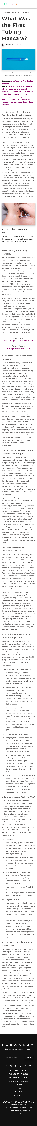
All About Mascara (18, 1081)
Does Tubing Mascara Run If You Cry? (18, 341)
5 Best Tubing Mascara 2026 (17, 229)
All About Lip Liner (18, 1078)
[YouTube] (30, 1065)
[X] (26, 1065)
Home (4, 12)
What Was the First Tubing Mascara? (19, 12)
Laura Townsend (17, 44)
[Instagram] (7, 1065)
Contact (18, 1095)
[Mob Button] (33, 4)
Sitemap (19, 1085)
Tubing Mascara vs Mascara (18, 349)
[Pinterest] (11, 1065)
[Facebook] (16, 1065)
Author (18, 1092)
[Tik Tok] (21, 1065)
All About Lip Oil (18, 1071)
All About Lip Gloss (18, 1074)
